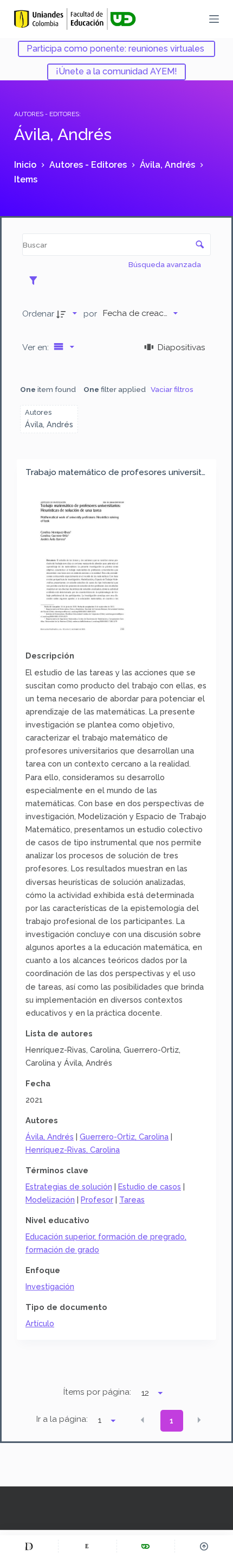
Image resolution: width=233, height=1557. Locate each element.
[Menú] (214, 19)
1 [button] (171, 1420)
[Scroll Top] (204, 1546)
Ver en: (36, 347)
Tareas (132, 1199)
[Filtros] (36, 280)
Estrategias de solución (68, 1186)
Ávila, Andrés (49, 1136)
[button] (142, 1420)
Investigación (49, 1286)
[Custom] (29, 1546)
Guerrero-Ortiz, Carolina (124, 1136)
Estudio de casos (149, 1186)
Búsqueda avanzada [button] (165, 264)
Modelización (50, 1199)
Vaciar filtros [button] (172, 389)
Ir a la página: (62, 1419)
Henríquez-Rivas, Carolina (72, 1149)
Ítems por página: (97, 1392)
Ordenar (38, 313)
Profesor (97, 1199)
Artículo (39, 1323)
